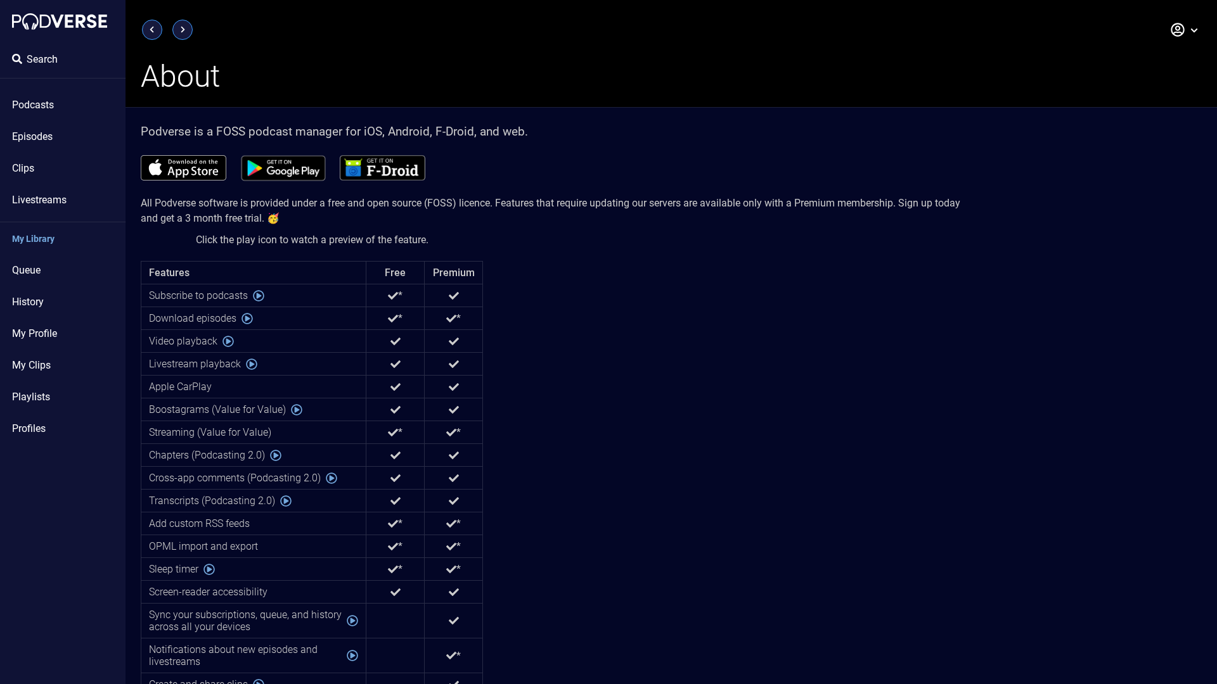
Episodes (32, 136)
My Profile (34, 333)
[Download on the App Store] (183, 167)
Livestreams (39, 200)
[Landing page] (59, 21)
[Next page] (182, 30)
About (180, 76)
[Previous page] (152, 30)
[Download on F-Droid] (382, 167)
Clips (23, 168)
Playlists (31, 397)
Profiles (29, 428)
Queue (26, 270)
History (28, 302)
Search (42, 59)
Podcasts (33, 105)
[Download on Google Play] (283, 167)
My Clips (31, 365)
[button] (1185, 30)
